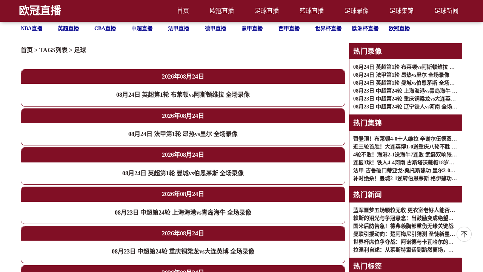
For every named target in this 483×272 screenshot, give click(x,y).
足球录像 (357, 11)
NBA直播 (31, 28)
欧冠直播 (40, 11)
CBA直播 (105, 28)
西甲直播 (289, 28)
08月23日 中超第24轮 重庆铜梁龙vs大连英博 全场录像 (183, 251)
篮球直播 (312, 11)
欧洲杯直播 (365, 28)
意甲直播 (252, 28)
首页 (183, 11)
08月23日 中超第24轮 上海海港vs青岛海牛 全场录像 (183, 212)
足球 (80, 50)
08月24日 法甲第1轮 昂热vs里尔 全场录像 (183, 134)
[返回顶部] (464, 234)
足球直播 (267, 11)
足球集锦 (401, 11)
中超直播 (141, 28)
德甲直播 (215, 28)
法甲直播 (178, 28)
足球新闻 (446, 11)
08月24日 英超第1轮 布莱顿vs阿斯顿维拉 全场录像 (183, 94)
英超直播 (68, 28)
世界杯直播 (328, 28)
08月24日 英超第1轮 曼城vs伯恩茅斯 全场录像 (183, 173)
